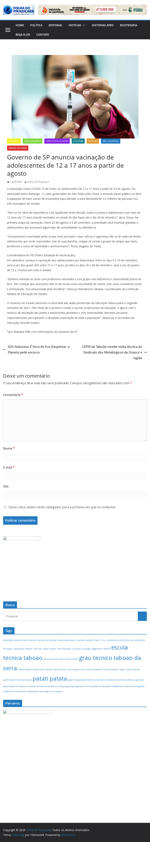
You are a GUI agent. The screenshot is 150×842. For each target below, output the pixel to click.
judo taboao (46, 669)
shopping (63, 686)
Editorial (55, 25)
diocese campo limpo (45, 648)
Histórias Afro (103, 25)
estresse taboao (51, 659)
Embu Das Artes (32, 141)
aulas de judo (21, 640)
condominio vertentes (117, 640)
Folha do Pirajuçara (38, 182)
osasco (122, 669)
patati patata (50, 678)
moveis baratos (110, 669)
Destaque (14, 141)
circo (102, 640)
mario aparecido (76, 669)
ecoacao (76, 648)
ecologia (86, 648)
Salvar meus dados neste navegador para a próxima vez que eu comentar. (62, 507)
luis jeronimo (60, 669)
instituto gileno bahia (28, 669)
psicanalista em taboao (15, 686)
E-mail (9, 467)
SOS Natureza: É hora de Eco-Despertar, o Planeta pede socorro (39, 349)
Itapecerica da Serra (57, 141)
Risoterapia (128, 25)
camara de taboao (47, 640)
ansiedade (8, 640)
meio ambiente (94, 669)
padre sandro (133, 669)
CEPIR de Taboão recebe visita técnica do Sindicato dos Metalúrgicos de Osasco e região (112, 352)
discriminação (64, 648)
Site (6, 486)
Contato (42, 34)
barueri (33, 640)
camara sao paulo (66, 640)
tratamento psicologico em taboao (45, 691)
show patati (105, 686)
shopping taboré (77, 686)
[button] (83, 25)
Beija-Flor (23, 34)
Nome (9, 448)
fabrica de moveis (69, 659)
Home (20, 25)
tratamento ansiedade (14, 691)
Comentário (13, 395)
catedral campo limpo (87, 640)
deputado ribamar (23, 648)
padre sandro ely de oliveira (17, 679)
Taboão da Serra (18, 148)
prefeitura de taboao (105, 679)
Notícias (75, 25)
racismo (31, 686)
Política (36, 25)
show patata (92, 686)
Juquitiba (78, 141)
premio (120, 679)
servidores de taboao (47, 686)
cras (132, 640)
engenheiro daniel (100, 648)
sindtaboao (117, 686)
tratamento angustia (134, 686)
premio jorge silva (134, 679)
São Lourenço (111, 141)
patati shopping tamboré (80, 679)
